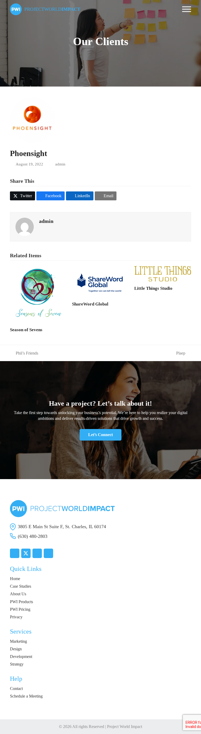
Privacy (16, 617)
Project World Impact (124, 726)
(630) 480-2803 (32, 536)
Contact (16, 688)
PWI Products (21, 601)
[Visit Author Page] (24, 226)
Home (15, 578)
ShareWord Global (90, 304)
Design (16, 649)
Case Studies (20, 586)
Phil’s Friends (24, 353)
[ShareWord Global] (100, 281)
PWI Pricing (20, 609)
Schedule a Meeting (26, 696)
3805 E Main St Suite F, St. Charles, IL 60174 (62, 526)
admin (60, 164)
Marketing (18, 641)
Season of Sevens (26, 329)
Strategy (17, 664)
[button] (186, 9)
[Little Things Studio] (162, 273)
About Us (18, 594)
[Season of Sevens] (38, 294)
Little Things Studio (153, 288)
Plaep (180, 353)
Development (21, 656)
